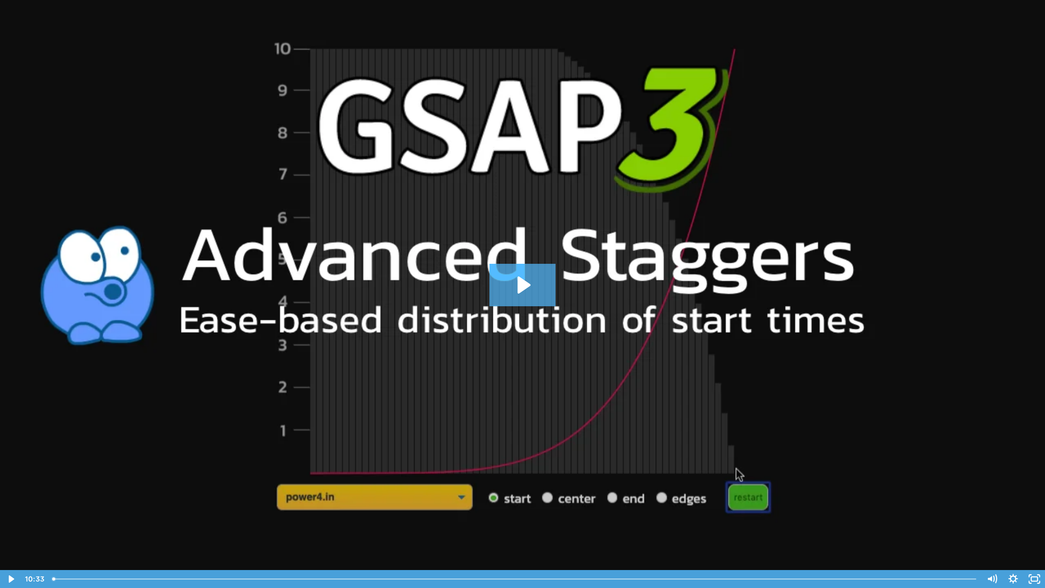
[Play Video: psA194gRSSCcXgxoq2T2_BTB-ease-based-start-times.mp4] (522, 285)
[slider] (515, 579)
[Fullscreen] (1034, 579)
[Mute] (992, 579)
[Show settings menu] (1013, 579)
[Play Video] (10, 579)
